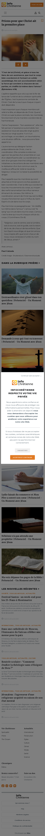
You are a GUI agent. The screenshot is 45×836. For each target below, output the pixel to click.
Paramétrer (22, 450)
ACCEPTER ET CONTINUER (22, 457)
